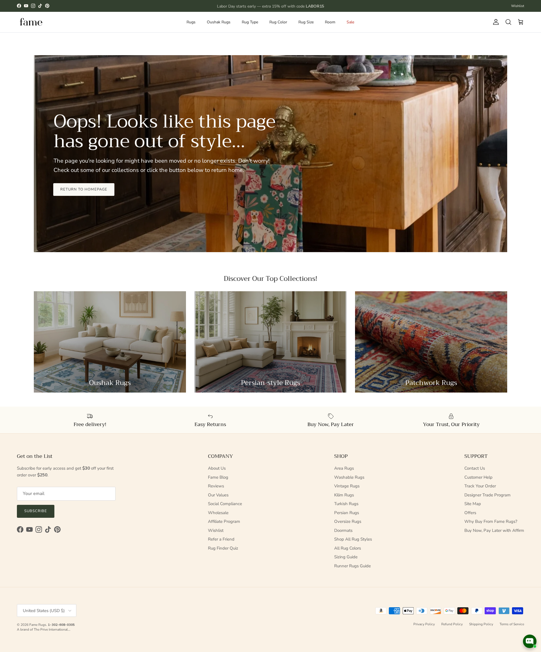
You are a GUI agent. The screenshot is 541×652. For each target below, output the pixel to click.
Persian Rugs (346, 513)
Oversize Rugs (347, 521)
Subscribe (35, 511)
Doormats (343, 530)
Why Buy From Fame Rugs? (490, 521)
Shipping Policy (481, 624)
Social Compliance (225, 504)
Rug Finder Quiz (223, 548)
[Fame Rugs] (31, 22)
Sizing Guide (346, 557)
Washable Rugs (349, 477)
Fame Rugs (37, 624)
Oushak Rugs (218, 22)
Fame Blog (218, 477)
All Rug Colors (347, 548)
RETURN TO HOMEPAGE (83, 189)
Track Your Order (480, 486)
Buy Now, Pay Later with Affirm (494, 530)
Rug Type (250, 22)
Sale (350, 22)
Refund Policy (452, 624)
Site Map (472, 504)
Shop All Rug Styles (353, 539)
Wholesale (218, 513)
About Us (217, 468)
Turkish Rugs (346, 504)
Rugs (191, 22)
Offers (470, 513)
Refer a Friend (221, 539)
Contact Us (474, 468)
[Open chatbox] (529, 641)
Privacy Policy (424, 624)
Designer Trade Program (487, 495)
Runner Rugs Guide (352, 566)
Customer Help (478, 477)
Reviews (216, 486)
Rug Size (306, 22)
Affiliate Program (224, 521)
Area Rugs (344, 468)
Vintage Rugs (347, 486)
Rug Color (278, 22)
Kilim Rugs (344, 495)
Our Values (218, 495)
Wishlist (517, 6)
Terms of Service (512, 624)
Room (330, 22)
